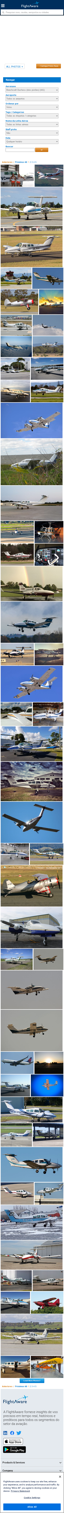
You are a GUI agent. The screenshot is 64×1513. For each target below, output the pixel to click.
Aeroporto (11, 95)
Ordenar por (12, 103)
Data (8, 138)
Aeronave (11, 86)
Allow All (32, 1507)
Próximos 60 (21, 162)
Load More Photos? (32, 1381)
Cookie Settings (32, 1497)
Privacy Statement (20, 1491)
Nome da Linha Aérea (17, 121)
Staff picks (11, 129)
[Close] (60, 1476)
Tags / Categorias (15, 112)
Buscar (9, 146)
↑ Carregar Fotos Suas (48, 66)
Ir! (42, 150)
